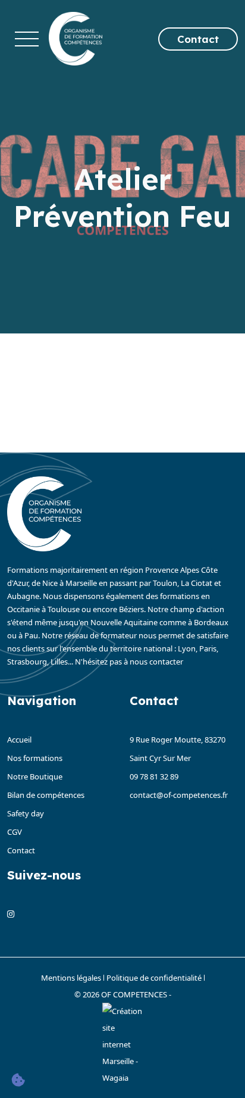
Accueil (19, 739)
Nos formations (34, 758)
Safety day (25, 813)
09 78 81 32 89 (154, 776)
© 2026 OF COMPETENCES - (122, 994)
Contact (198, 39)
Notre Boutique (34, 776)
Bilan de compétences (45, 795)
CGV (14, 831)
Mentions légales (71, 977)
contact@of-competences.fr (179, 795)
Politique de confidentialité (154, 977)
